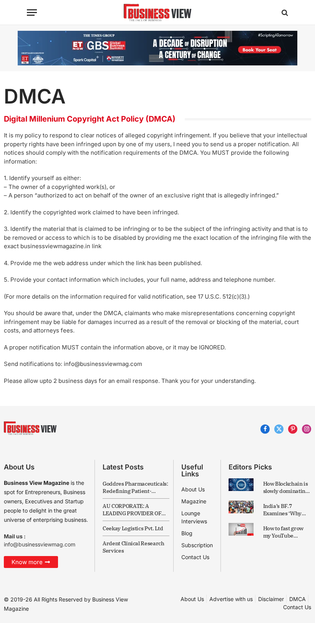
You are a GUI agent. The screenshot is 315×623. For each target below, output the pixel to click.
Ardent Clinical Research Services (133, 547)
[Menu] (32, 12)
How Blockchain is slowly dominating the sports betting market (285, 487)
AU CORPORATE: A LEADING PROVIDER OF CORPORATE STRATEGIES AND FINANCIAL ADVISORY (135, 510)
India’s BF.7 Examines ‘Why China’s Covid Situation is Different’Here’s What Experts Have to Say (287, 510)
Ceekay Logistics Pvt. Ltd (133, 528)
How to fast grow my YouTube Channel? (283, 532)
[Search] (284, 12)
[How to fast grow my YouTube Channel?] (241, 529)
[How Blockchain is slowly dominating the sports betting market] (241, 484)
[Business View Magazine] (157, 12)
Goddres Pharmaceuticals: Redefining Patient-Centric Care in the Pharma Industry (135, 487)
